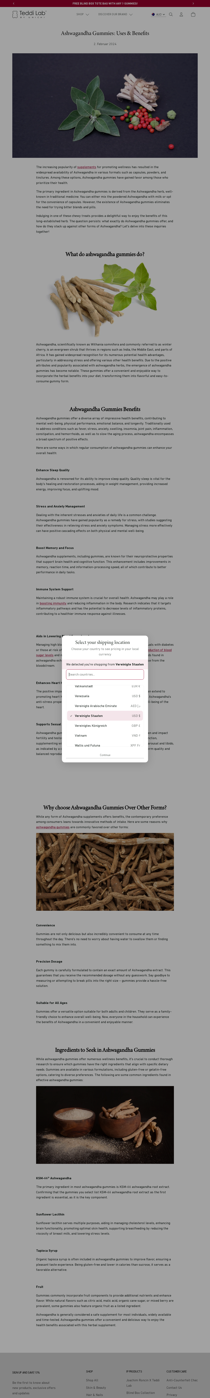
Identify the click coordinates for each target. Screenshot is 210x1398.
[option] (105, 686)
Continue (105, 755)
